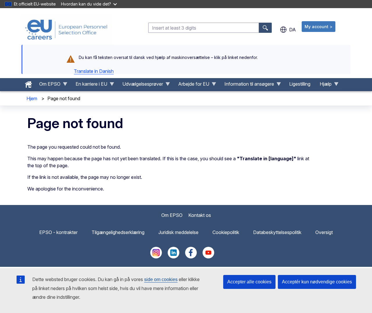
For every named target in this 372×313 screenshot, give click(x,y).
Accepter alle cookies (249, 281)
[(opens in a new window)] (156, 257)
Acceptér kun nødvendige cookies (317, 281)
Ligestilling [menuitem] (299, 84)
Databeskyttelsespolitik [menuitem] (277, 232)
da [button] (292, 30)
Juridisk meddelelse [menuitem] (178, 232)
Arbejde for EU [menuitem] (191, 85)
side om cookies (161, 279)
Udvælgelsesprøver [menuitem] (140, 85)
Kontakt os (199, 215)
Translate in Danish (94, 71)
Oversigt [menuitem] (324, 232)
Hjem (31, 98)
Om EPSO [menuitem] (47, 85)
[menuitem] (28, 83)
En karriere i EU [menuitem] (89, 85)
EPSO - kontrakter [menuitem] (58, 232)
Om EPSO (172, 215)
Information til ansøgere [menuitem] (247, 85)
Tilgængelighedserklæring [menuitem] (118, 232)
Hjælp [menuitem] (323, 85)
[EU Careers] (66, 30)
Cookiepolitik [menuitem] (225, 232)
